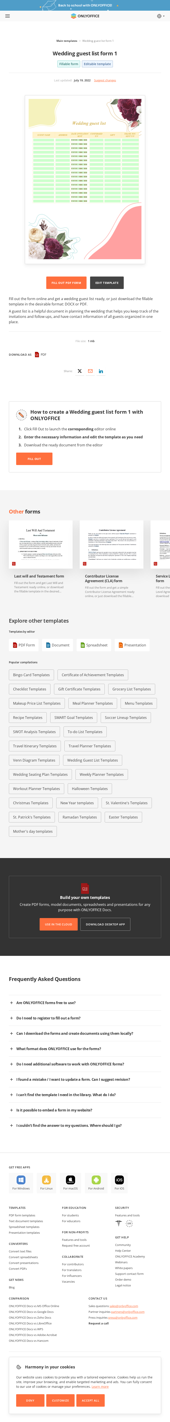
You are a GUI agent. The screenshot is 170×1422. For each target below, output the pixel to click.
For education (74, 1208)
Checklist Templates (29, 689)
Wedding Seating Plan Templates (40, 774)
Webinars (121, 1262)
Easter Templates (123, 817)
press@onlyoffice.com (122, 1318)
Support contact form (129, 1274)
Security (122, 1208)
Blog (12, 1287)
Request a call (99, 1323)
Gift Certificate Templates (79, 689)
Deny (30, 1400)
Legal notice (123, 1285)
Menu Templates (139, 703)
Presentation (135, 645)
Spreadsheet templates (24, 1227)
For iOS (119, 1188)
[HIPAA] (118, 1224)
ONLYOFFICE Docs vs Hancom (28, 1341)
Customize (60, 1400)
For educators (71, 1221)
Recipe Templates (27, 717)
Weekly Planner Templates (102, 774)
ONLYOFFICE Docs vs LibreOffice (30, 1323)
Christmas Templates (30, 802)
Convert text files (20, 1251)
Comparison (19, 1298)
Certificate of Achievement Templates (93, 674)
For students (70, 1215)
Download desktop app (105, 924)
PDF (43, 354)
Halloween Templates (90, 788)
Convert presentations (24, 1263)
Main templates (66, 41)
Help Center (123, 1251)
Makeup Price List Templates (37, 703)
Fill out (34, 459)
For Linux (46, 1188)
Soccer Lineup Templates (126, 717)
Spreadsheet (97, 645)
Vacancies (68, 1282)
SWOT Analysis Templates (34, 731)
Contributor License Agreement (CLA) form (103, 578)
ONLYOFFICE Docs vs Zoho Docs (30, 1318)
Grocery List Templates (131, 689)
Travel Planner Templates (90, 746)
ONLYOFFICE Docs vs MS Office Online (34, 1306)
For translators (71, 1270)
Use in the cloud (58, 924)
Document (61, 645)
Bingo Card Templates (31, 674)
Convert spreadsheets (23, 1257)
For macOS (70, 1188)
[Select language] (160, 16)
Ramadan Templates (80, 817)
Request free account (76, 1245)
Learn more (100, 1386)
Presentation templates (24, 1233)
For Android (96, 1188)
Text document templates (26, 1221)
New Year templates (77, 802)
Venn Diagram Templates (34, 760)
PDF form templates (22, 1215)
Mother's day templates (33, 831)
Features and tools (74, 1240)
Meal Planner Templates (93, 703)
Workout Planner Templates (36, 788)
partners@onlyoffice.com (128, 1312)
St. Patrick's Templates (32, 817)
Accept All (90, 1400)
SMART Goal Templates (73, 717)
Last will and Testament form (39, 576)
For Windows (21, 1188)
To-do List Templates (85, 731)
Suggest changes (105, 80)
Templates (17, 1208)
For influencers (72, 1276)
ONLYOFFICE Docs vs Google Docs (31, 1312)
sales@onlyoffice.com (124, 1306)
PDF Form (27, 645)
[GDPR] (129, 1224)
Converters (18, 1244)
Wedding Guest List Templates (92, 760)
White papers (124, 1268)
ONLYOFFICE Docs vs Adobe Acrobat (33, 1335)
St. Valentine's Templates (127, 802)
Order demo (123, 1280)
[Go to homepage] (85, 16)
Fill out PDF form (66, 283)
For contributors (73, 1264)
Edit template (107, 283)
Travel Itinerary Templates (35, 746)
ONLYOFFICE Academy (130, 1256)
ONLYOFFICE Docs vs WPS (26, 1329)
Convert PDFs (18, 1269)
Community (123, 1245)
